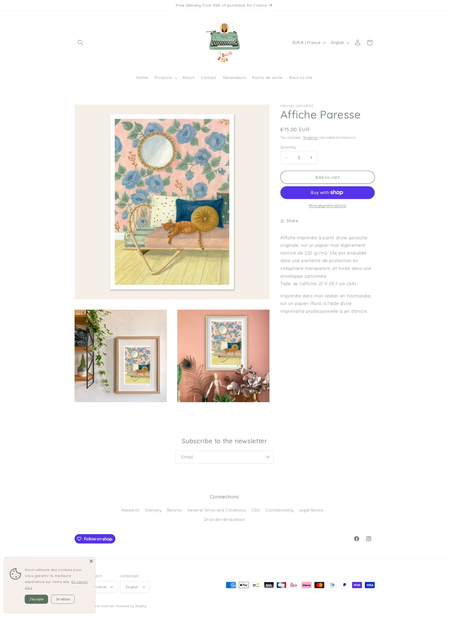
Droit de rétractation (224, 519)
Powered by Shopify (131, 606)
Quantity (288, 147)
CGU (256, 510)
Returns (174, 510)
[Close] (91, 561)
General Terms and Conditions (216, 510)
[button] (81, 43)
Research (131, 510)
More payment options (327, 205)
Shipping (310, 137)
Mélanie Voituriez (101, 606)
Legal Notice (311, 510)
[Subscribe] (267, 457)
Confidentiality (279, 510)
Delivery (153, 510)
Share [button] (292, 220)
